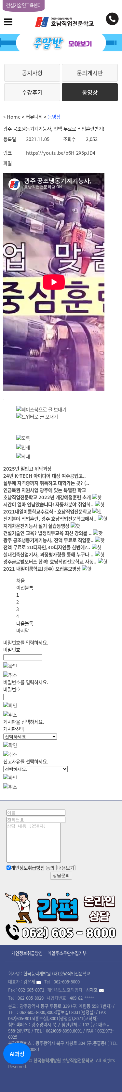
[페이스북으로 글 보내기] (41, 409)
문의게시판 (90, 73)
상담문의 (61, 875)
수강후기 (32, 92)
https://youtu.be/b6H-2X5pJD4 (60, 152)
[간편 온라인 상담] (61, 915)
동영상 (90, 92)
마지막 (22, 630)
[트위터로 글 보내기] (37, 416)
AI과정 (17, 1054)
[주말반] (61, 42)
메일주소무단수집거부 (67, 953)
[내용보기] (66, 867)
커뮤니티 (34, 116)
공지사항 (32, 73)
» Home (11, 116)
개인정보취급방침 (27, 953)
